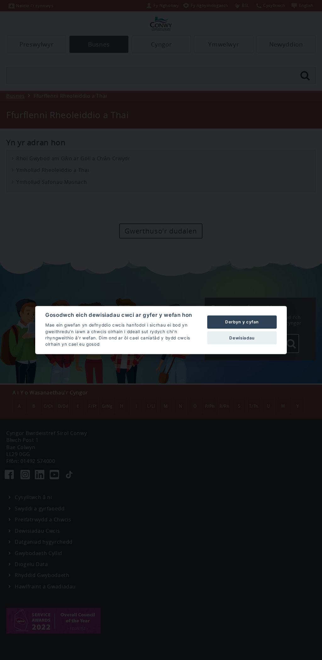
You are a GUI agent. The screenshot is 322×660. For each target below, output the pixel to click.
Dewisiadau (241, 337)
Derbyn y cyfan (242, 321)
